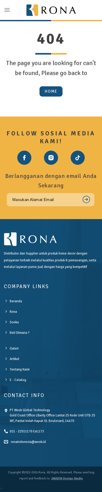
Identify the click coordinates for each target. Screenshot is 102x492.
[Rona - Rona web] (51, 10)
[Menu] (7, 9)
